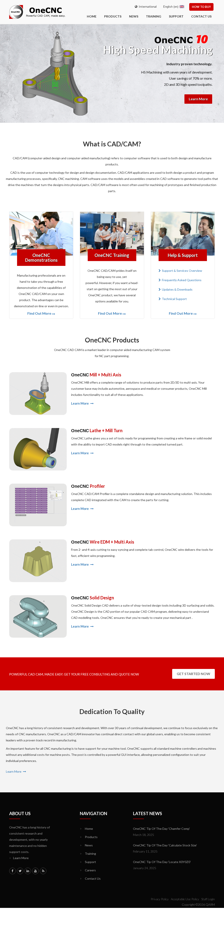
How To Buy (201, 7)
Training (153, 16)
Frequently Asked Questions (181, 280)
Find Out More (39, 313)
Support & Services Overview (182, 270)
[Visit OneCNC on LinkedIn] (27, 871)
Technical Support (174, 299)
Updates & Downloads (177, 289)
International (147, 6)
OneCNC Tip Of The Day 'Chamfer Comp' (161, 828)
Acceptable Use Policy (185, 899)
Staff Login (208, 899)
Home (86, 828)
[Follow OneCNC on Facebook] (12, 871)
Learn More (198, 99)
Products (112, 16)
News (133, 16)
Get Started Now (193, 674)
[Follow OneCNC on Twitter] (20, 871)
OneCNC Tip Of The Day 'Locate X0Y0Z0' (162, 862)
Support (176, 16)
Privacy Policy (160, 899)
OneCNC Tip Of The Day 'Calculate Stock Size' (165, 845)
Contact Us (201, 16)
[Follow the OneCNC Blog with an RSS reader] (43, 871)
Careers (88, 870)
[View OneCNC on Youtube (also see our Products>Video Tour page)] (35, 871)
